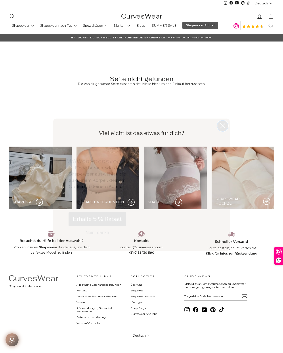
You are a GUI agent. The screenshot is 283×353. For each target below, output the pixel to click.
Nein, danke (97, 224)
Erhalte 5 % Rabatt (97, 210)
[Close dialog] (222, 117)
